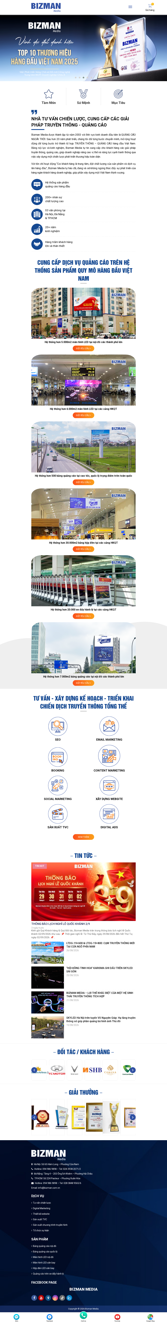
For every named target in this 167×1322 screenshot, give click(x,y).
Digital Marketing (41, 1208)
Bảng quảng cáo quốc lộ (45, 1251)
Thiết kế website (41, 1214)
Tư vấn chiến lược (42, 1202)
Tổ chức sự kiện (41, 1230)
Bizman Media (92, 1309)
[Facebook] (50, 1317)
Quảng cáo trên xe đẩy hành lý (48, 1273)
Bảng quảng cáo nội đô (44, 1246)
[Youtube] (117, 1317)
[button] (76, 77)
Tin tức (83, 855)
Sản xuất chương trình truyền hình (50, 1225)
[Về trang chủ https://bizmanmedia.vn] (46, 7)
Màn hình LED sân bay (44, 1262)
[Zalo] (16, 1317)
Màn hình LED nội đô (43, 1257)
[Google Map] (150, 1317)
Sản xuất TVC (40, 1219)
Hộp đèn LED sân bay (43, 1268)
